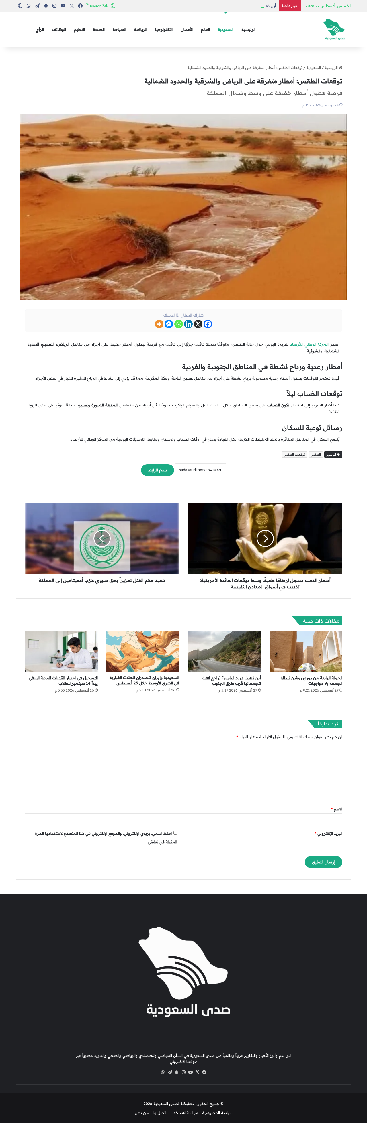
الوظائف (59, 29)
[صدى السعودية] (334, 30)
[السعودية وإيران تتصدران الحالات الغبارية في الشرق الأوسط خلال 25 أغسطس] (142, 651)
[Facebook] (208, 324)
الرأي (40, 29)
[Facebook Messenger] (169, 324)
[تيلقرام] (169, 1072)
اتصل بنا (159, 1112)
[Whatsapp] (178, 324)
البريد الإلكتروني (328, 833)
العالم (205, 29)
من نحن (142, 1112)
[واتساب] (162, 1072)
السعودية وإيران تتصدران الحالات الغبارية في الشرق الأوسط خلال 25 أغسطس (144, 680)
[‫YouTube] (190, 1072)
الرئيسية (248, 29)
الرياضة (140, 29)
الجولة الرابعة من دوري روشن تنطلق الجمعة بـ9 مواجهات (311, 680)
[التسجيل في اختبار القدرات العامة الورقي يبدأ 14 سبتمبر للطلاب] (61, 651)
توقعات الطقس (294, 455)
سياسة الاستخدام (184, 1112)
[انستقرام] (183, 1072)
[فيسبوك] (204, 1072)
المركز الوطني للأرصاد (309, 344)
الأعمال (187, 29)
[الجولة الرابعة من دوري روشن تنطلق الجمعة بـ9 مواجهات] (306, 651)
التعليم (79, 29)
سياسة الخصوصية (217, 1112)
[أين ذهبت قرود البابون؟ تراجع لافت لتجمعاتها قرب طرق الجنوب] (224, 651)
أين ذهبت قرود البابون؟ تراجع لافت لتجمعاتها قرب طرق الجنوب (224, 5)
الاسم (336, 809)
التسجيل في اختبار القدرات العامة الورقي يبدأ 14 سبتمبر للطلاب (63, 680)
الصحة (99, 29)
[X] (198, 324)
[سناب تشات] (176, 1072)
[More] (159, 324)
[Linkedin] (188, 324)
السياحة (119, 29)
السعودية (225, 29)
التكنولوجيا (164, 29)
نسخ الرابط (157, 470)
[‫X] (197, 1072)
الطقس (316, 455)
